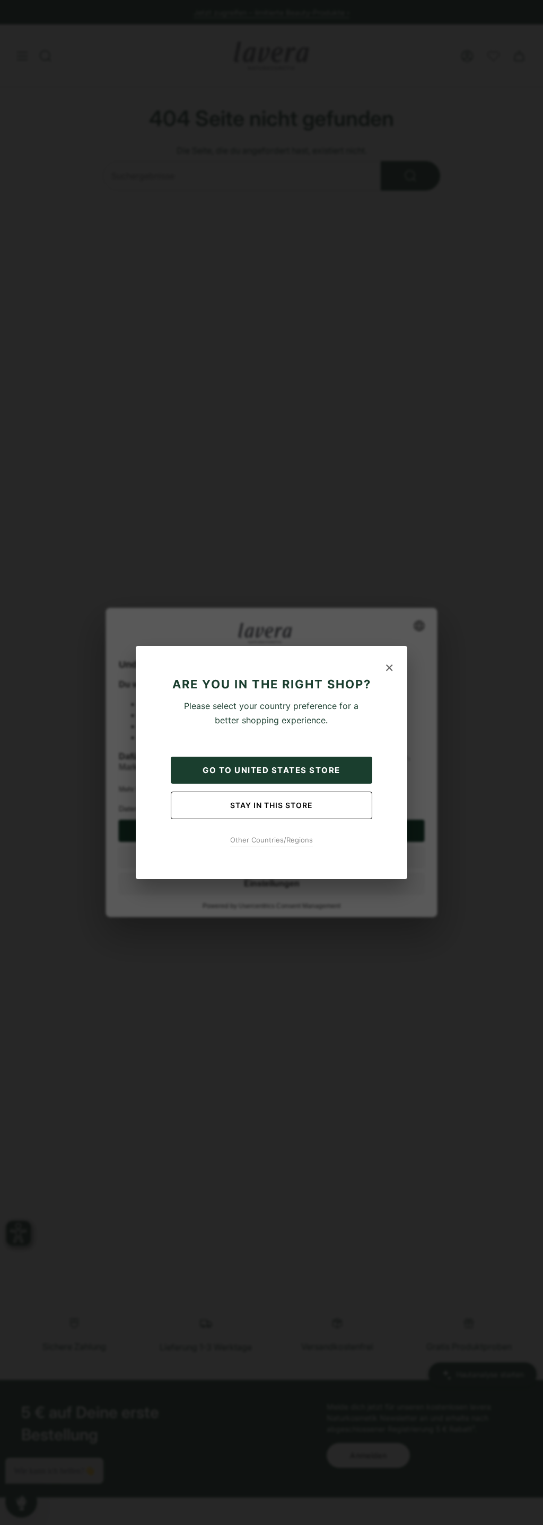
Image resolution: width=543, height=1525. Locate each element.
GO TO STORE (271, 770)
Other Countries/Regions (271, 840)
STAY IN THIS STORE (271, 805)
